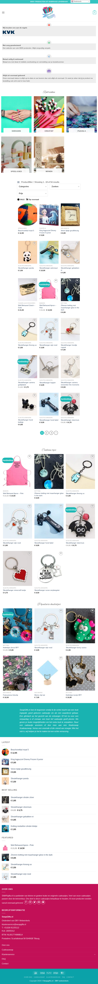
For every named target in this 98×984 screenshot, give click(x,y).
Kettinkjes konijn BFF (74, 695)
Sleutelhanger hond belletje (25, 421)
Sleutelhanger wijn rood (48, 345)
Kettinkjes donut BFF (11, 648)
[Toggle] (94, 954)
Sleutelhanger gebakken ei (70, 269)
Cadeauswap (7, 950)
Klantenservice (8, 954)
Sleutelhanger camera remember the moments (70, 384)
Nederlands (77, 1)
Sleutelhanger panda (26, 268)
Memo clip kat (39, 695)
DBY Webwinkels (22, 921)
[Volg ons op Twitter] (35, 902)
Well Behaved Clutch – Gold (26, 306)
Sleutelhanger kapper (47, 383)
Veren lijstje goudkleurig (70, 231)
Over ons (5, 945)
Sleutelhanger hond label (48, 420)
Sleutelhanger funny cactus (76, 648)
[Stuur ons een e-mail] (39, 902)
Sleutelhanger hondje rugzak (69, 346)
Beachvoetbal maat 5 (26, 231)
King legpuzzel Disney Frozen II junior (47, 231)
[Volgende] (56, 433)
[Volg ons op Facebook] (26, 902)
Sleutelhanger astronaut (48, 268)
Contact (5, 964)
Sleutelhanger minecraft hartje (14, 590)
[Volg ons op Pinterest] (43, 902)
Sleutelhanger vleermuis (70, 420)
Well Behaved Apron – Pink (47, 306)
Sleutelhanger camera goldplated (26, 384)
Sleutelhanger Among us (27, 345)
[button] (3, 12)
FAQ (4, 959)
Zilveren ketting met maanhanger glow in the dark (70, 307)
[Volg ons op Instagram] (30, 902)
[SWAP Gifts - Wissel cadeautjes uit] (49, 13)
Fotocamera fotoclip (10, 695)
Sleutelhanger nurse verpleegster (47, 590)
